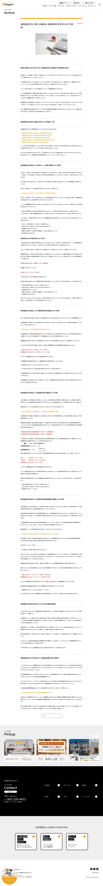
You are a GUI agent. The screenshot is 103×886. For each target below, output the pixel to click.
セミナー (66, 796)
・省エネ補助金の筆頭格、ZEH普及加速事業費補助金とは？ (36, 692)
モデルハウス (67, 785)
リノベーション (86, 796)
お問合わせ (10, 791)
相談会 (84, 785)
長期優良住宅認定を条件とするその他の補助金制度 (35, 142)
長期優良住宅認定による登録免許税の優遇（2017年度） (36, 137)
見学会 (46, 796)
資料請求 (47, 785)
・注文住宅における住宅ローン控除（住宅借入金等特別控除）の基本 (38, 193)
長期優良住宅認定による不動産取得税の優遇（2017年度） (36, 135)
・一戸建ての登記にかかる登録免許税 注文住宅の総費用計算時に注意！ (39, 411)
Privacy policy (95, 872)
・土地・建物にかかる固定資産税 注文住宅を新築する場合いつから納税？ (40, 534)
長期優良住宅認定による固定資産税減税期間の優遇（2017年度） (38, 140)
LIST (44, 715)
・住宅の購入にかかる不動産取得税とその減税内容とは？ (35, 329)
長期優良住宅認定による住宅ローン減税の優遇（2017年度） (37, 133)
